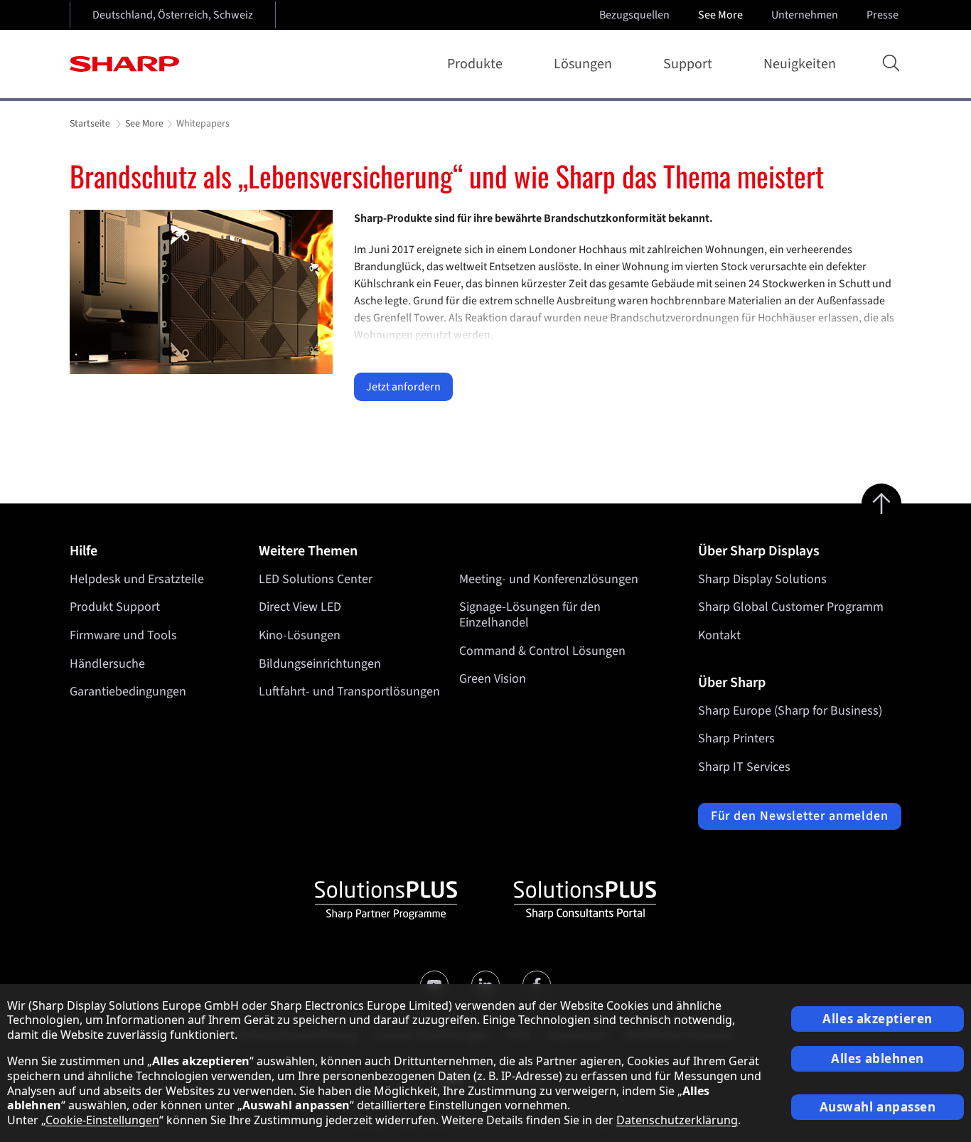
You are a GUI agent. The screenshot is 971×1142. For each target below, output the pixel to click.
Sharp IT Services (744, 767)
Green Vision (492, 679)
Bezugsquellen (634, 15)
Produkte (475, 64)
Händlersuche (107, 664)
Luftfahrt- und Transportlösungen (349, 691)
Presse (882, 15)
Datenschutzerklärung (677, 1120)
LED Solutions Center (315, 579)
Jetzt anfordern (403, 387)
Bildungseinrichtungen (320, 664)
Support (687, 64)
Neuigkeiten (799, 64)
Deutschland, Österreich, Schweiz (172, 15)
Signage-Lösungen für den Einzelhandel (530, 614)
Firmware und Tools (123, 635)
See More (720, 15)
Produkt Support (115, 607)
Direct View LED (300, 607)
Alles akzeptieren (877, 1018)
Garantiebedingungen (128, 691)
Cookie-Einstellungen (102, 1120)
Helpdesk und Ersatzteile (137, 579)
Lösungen (583, 64)
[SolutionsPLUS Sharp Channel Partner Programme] (386, 900)
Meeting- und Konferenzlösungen (548, 579)
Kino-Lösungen (299, 635)
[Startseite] (124, 64)
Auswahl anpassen (878, 1107)
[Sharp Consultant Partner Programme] (585, 900)
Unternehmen (804, 15)
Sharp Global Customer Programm (791, 607)
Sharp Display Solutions (762, 579)
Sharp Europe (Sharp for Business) (790, 711)
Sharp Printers (736, 738)
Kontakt (719, 635)
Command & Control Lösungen (542, 651)
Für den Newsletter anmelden (800, 816)
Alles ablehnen (877, 1058)
